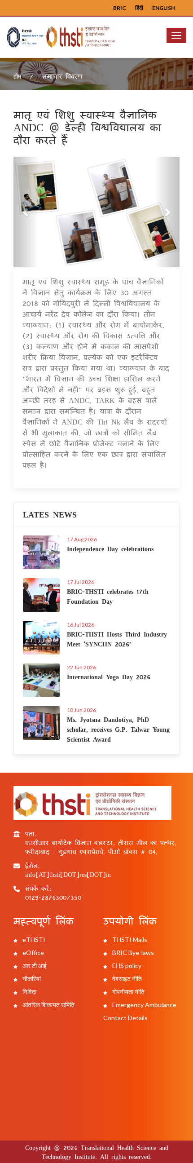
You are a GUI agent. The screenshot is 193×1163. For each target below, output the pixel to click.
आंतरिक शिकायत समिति (48, 1004)
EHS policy (126, 965)
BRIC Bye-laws (132, 952)
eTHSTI (33, 939)
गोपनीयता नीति (128, 991)
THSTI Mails (129, 939)
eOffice (32, 952)
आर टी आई (34, 965)
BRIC (119, 7)
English (163, 7)
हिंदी (139, 7)
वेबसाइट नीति (126, 978)
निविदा (28, 991)
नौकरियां (31, 978)
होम (17, 76)
